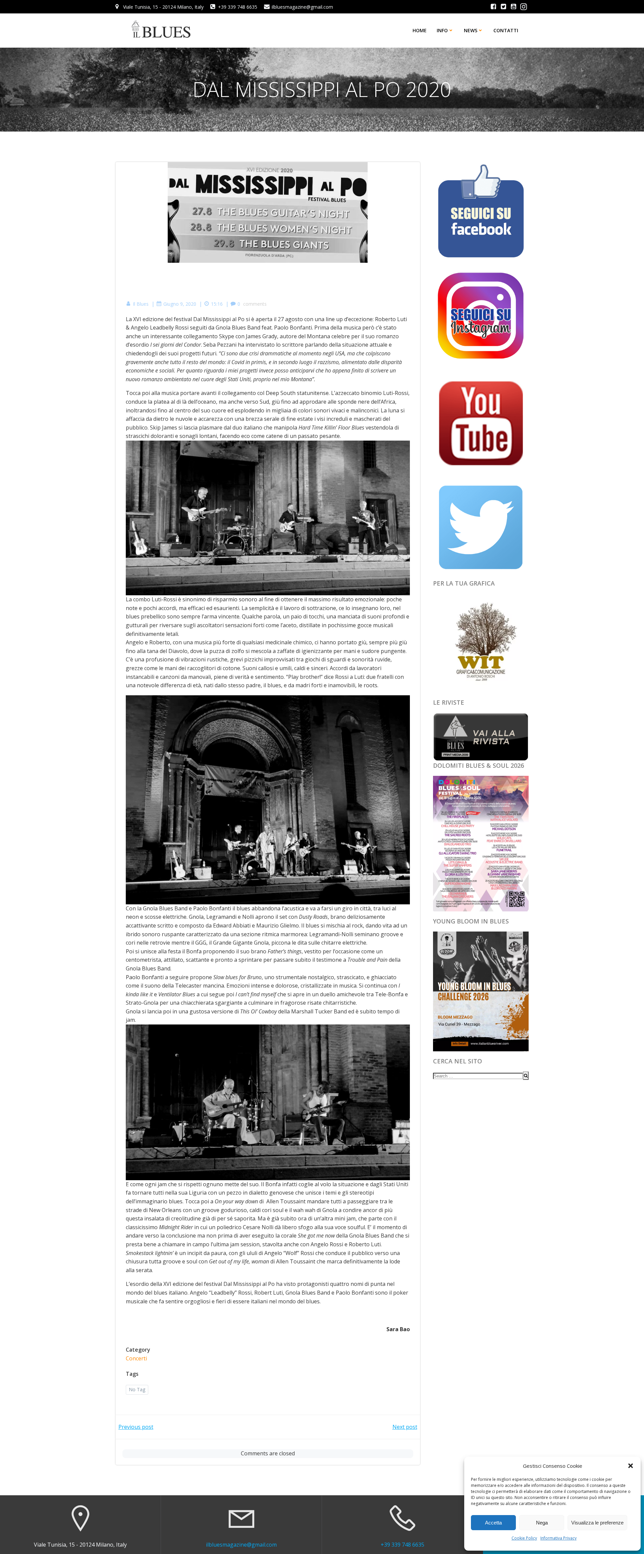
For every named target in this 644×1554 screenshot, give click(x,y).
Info (442, 30)
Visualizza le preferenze (597, 1522)
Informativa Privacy (558, 1538)
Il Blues (141, 304)
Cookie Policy (524, 1538)
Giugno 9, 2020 (179, 304)
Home (420, 30)
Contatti (505, 30)
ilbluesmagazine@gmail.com (241, 1544)
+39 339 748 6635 (402, 1544)
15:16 (217, 304)
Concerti (136, 1358)
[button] (630, 1465)
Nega (542, 1522)
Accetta (493, 1522)
